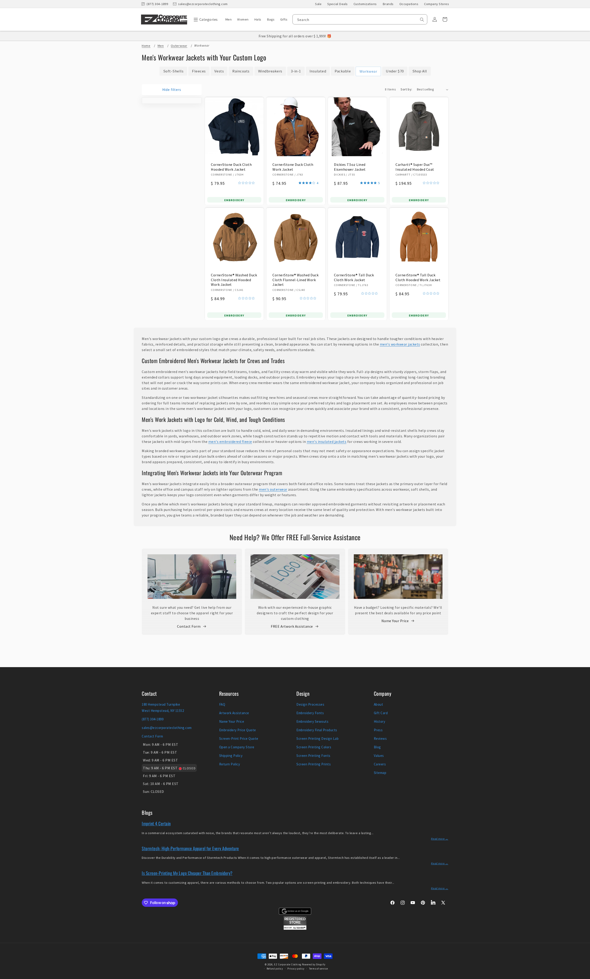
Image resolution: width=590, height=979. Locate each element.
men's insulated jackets (327, 441)
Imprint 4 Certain (156, 823)
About (378, 704)
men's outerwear (273, 489)
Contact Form (189, 626)
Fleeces (199, 71)
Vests (219, 71)
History (379, 721)
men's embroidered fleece (230, 441)
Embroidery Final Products (316, 730)
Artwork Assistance (234, 713)
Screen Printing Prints (313, 764)
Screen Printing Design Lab (317, 738)
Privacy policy (295, 968)
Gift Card (381, 713)
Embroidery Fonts (310, 713)
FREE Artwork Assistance (292, 626)
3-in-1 (296, 71)
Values (379, 755)
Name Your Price (395, 620)
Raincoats (241, 71)
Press (378, 730)
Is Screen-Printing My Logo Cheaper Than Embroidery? (187, 873)
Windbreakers (270, 71)
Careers (380, 764)
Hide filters (171, 89)
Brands (388, 4)
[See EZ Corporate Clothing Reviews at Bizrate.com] (295, 928)
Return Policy (229, 764)
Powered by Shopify (313, 964)
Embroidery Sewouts (312, 721)
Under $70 (395, 71)
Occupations (409, 4)
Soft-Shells (173, 71)
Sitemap (380, 772)
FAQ (222, 704)
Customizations (365, 4)
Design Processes (310, 704)
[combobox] (360, 19)
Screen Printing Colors (313, 747)
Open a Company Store (236, 747)
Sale (318, 4)
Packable (343, 71)
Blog (377, 747)
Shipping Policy (231, 755)
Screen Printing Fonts (313, 755)
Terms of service (318, 968)
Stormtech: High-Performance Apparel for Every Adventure (190, 848)
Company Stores (436, 4)
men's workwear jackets (400, 344)
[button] (204, 19)
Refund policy (275, 968)
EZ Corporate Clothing (287, 964)
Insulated (318, 71)
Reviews (380, 738)
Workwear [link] (368, 71)
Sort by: (406, 89)
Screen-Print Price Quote (238, 738)
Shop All (419, 71)
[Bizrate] (583, 976)
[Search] (422, 20)
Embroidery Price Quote (237, 730)
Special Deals (337, 4)
